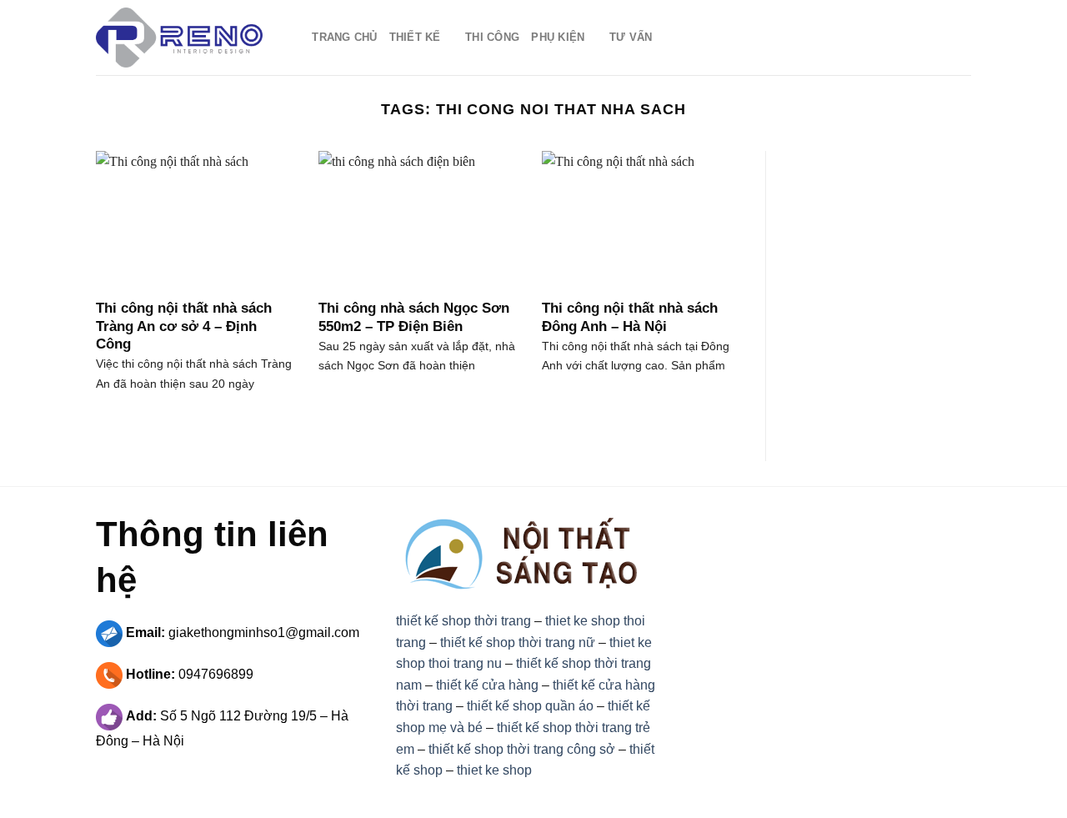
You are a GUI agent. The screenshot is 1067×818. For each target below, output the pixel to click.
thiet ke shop (494, 770)
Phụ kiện (557, 37)
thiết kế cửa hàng (487, 685)
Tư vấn (631, 37)
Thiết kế (415, 37)
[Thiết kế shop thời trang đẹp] (179, 38)
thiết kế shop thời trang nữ (517, 642)
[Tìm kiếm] (294, 37)
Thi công (492, 37)
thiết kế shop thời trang (463, 621)
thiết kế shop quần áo (530, 706)
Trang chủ (344, 37)
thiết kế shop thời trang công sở (521, 749)
